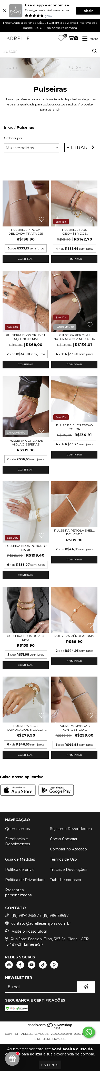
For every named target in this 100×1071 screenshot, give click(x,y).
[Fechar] (5, 11)
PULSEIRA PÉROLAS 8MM (74, 636)
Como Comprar (63, 839)
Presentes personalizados (18, 892)
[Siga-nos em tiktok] (43, 965)
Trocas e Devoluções (68, 869)
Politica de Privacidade (25, 879)
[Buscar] (95, 51)
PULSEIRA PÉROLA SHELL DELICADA (74, 532)
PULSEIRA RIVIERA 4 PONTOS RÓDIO (74, 727)
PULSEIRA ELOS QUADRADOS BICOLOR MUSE (26, 727)
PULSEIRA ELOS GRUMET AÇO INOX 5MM (25, 337)
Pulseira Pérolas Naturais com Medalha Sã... (74, 337)
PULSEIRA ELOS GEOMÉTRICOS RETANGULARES (74, 231)
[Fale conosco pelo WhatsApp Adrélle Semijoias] (89, 1032)
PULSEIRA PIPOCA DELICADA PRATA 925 (25, 231)
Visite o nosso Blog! (29, 931)
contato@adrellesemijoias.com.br (41, 923)
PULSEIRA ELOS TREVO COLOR (74, 427)
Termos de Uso (63, 859)
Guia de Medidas (20, 859)
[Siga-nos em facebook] (20, 965)
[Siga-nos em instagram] (9, 965)
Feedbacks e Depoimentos (17, 841)
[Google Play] (56, 791)
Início (8, 127)
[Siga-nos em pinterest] (54, 965)
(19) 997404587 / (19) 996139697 (40, 915)
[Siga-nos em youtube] (31, 965)
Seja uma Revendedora (71, 828)
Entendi (50, 1065)
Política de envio (20, 869)
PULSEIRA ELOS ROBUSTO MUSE (26, 547)
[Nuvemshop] (50, 1028)
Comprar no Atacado (68, 849)
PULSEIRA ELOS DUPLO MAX (25, 638)
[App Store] (18, 791)
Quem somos (17, 828)
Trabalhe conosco (65, 879)
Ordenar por (13, 138)
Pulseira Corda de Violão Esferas (26, 442)
